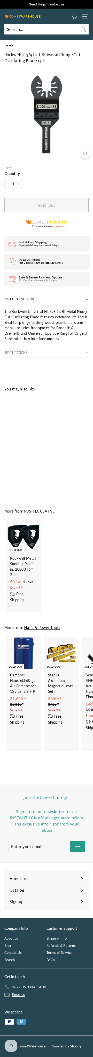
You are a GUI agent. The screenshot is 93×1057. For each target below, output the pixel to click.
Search (9, 960)
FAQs (51, 960)
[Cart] (74, 16)
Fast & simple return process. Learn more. (41, 262)
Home (8, 46)
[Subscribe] (77, 846)
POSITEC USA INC (39, 511)
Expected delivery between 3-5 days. (39, 245)
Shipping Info (57, 938)
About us (11, 938)
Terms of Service (60, 952)
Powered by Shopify (66, 1046)
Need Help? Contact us (46, 4)
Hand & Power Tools (42, 627)
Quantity (12, 173)
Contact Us (13, 952)
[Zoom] (85, 153)
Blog (7, 945)
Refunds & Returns (61, 945)
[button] (46, 299)
